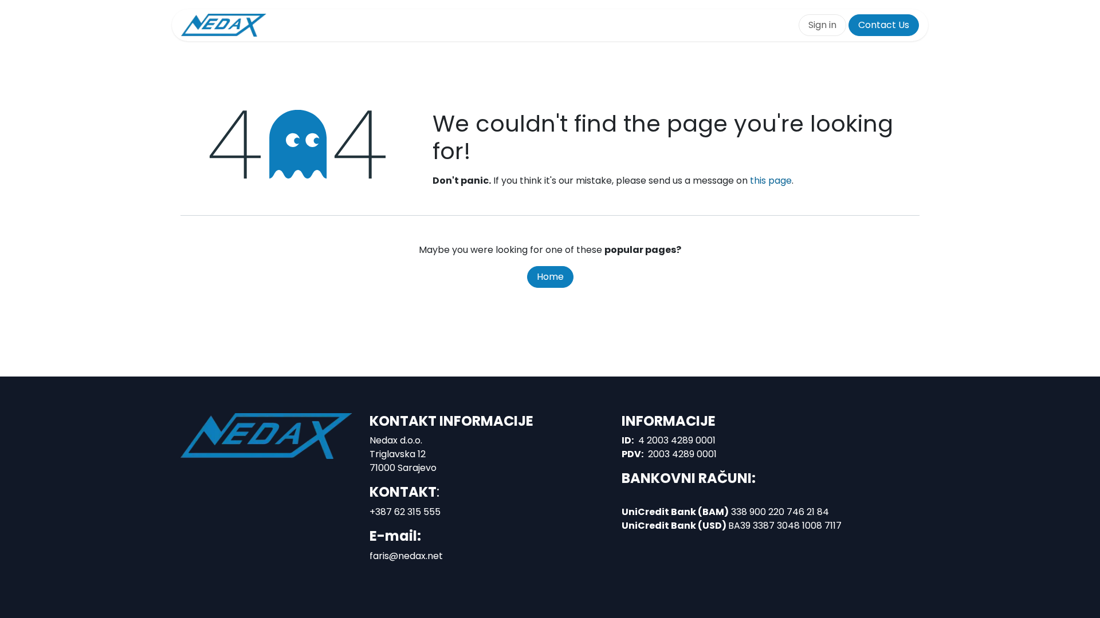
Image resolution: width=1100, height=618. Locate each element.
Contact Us (883, 24)
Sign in (822, 24)
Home (550, 276)
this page (771, 180)
